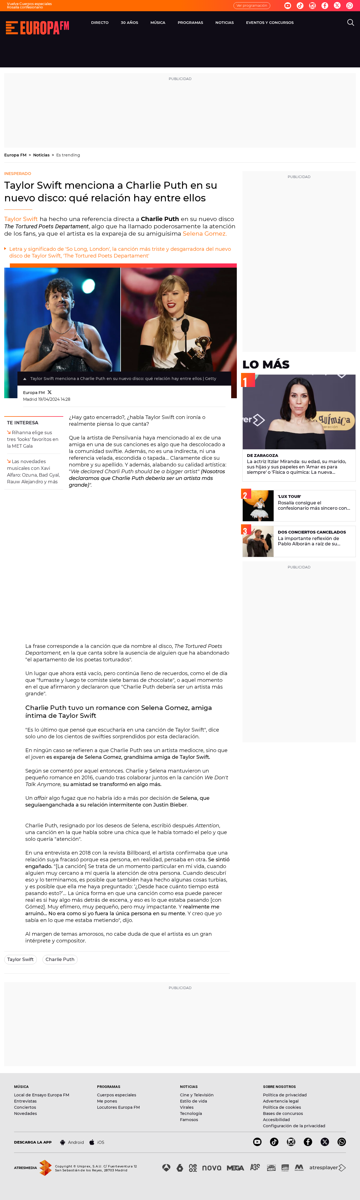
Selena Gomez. (205, 233)
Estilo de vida (193, 1101)
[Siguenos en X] (325, 1144)
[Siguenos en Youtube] (287, 5)
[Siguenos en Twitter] (337, 6)
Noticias (42, 155)
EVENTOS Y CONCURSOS (270, 22)
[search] (350, 22)
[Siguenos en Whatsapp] (349, 5)
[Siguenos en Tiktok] (300, 5)
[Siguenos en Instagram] (312, 5)
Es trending (68, 155)
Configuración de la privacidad (294, 1125)
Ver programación (252, 5)
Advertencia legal (281, 1101)
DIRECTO (100, 22)
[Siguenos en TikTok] (274, 1144)
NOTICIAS (224, 22)
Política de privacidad (285, 1094)
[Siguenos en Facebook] (324, 5)
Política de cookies (282, 1107)
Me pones (107, 1101)
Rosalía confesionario (25, 7)
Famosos (189, 1119)
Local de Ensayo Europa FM (41, 1094)
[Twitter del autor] (50, 392)
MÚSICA (157, 22)
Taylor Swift (21, 218)
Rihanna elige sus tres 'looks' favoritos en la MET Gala (33, 439)
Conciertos (25, 1107)
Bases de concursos (283, 1113)
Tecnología (191, 1113)
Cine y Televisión (197, 1094)
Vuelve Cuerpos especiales (29, 4)
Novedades (25, 1113)
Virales (187, 1107)
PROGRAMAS (190, 22)
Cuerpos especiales (116, 1094)
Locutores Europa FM (118, 1107)
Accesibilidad (276, 1119)
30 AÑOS (129, 22)
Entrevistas (25, 1101)
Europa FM (16, 155)
